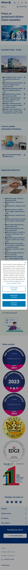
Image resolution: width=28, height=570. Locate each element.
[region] (14, 285)
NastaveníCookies (14, 289)
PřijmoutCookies (14, 304)
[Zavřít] (25, 262)
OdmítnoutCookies (14, 296)
